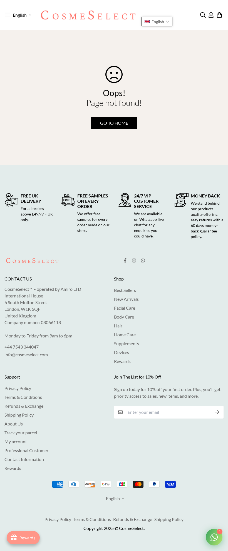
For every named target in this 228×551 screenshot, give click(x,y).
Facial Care (124, 307)
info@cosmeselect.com (26, 354)
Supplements (126, 343)
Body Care (124, 316)
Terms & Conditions (23, 397)
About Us (13, 423)
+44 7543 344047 (21, 346)
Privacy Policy (17, 388)
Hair (118, 325)
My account (15, 441)
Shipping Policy (19, 414)
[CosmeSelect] (88, 15)
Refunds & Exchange (23, 406)
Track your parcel (20, 432)
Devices (121, 352)
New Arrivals (126, 299)
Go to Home (114, 123)
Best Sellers (125, 290)
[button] (157, 21)
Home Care (125, 334)
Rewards (122, 361)
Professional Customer (26, 450)
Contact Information (24, 459)
